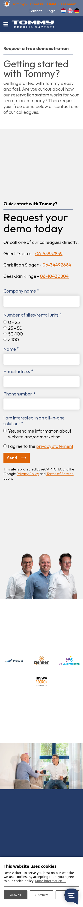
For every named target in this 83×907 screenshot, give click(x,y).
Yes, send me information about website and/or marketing (39, 434)
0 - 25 (14, 322)
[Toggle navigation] (5, 24)
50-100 (15, 334)
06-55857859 (48, 253)
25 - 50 (15, 328)
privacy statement (54, 446)
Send (12, 458)
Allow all (15, 895)
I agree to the (40, 446)
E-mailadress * (18, 371)
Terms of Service (60, 473)
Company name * (21, 291)
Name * (11, 349)
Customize (41, 895)
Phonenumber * (19, 394)
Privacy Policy (28, 473)
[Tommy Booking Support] (33, 24)
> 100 (13, 339)
